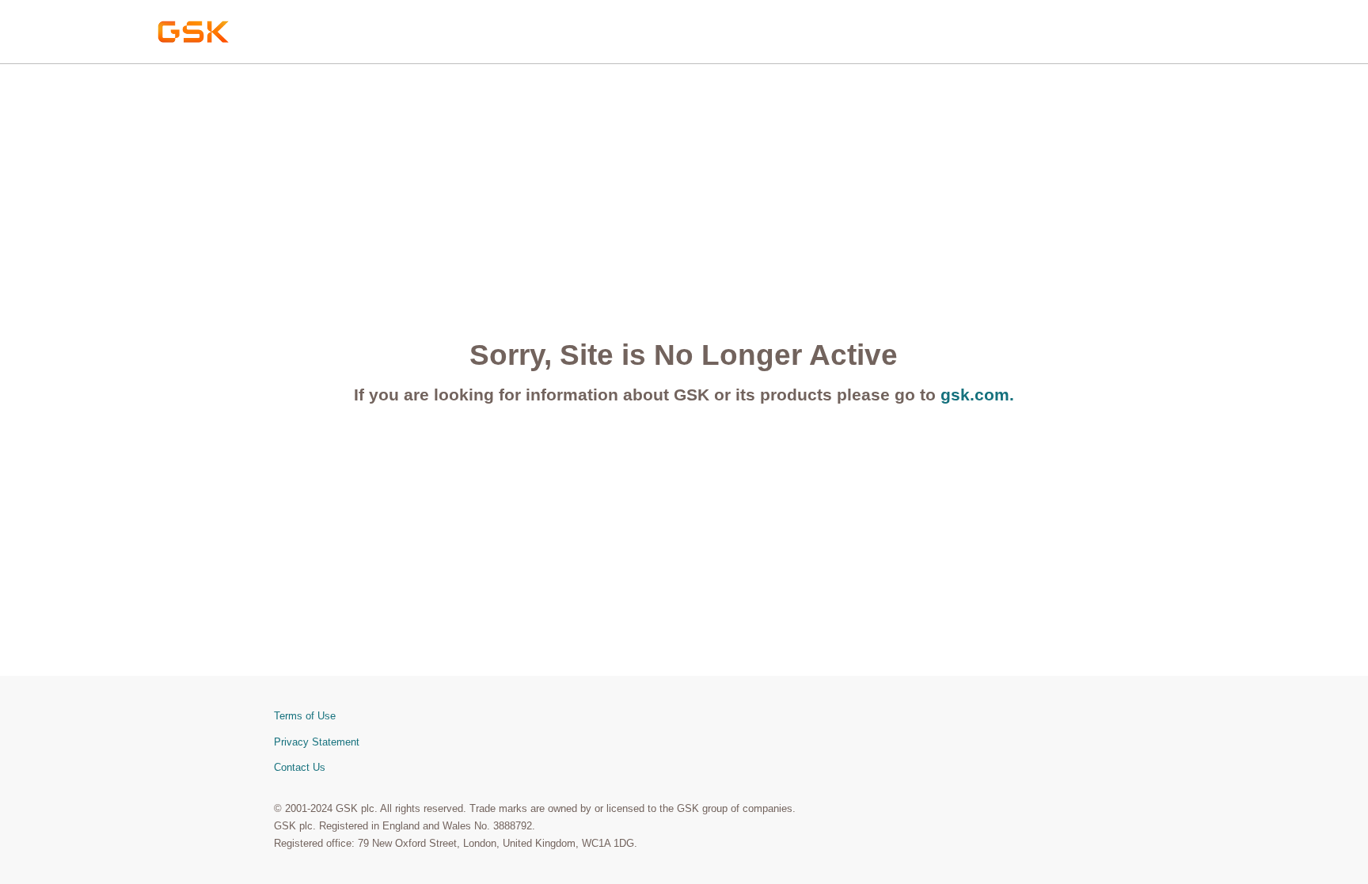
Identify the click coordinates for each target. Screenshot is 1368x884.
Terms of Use (305, 716)
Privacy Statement (316, 742)
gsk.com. (977, 394)
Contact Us (299, 767)
